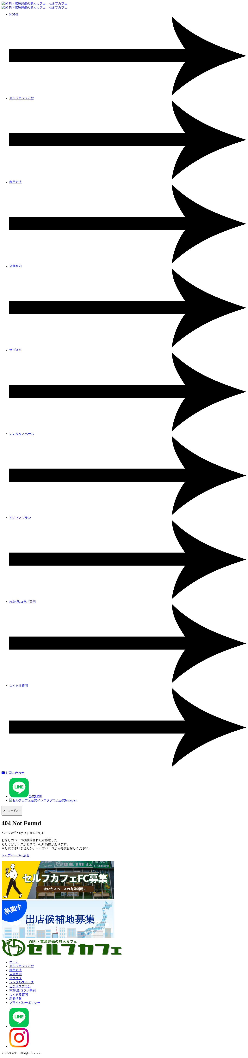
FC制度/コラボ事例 (22, 990)
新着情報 (15, 998)
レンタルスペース (21, 982)
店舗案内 (15, 974)
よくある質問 (18, 994)
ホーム (14, 962)
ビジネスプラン (20, 986)
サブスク (15, 978)
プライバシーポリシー (24, 1002)
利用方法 (15, 970)
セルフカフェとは (21, 966)
